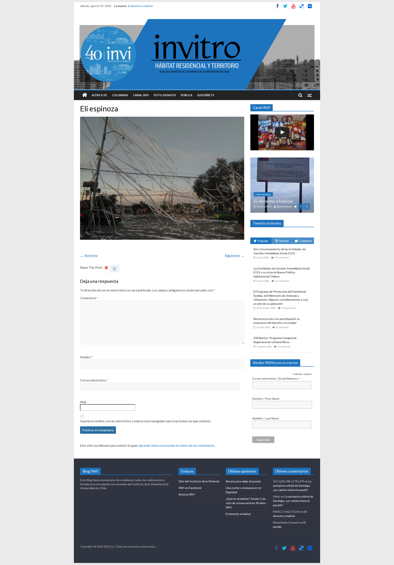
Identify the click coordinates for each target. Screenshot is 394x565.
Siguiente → (234, 255)
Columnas (120, 95)
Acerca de (99, 95)
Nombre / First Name (265, 375)
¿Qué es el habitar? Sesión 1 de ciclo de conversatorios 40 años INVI (246, 500)
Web (83, 402)
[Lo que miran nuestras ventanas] (284, 159)
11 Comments (288, 284)
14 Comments (282, 234)
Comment (305, 217)
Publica (186, 95)
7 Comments (284, 323)
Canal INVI (141, 95)
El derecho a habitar (140, 6)
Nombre (86, 357)
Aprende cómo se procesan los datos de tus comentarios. (177, 445)
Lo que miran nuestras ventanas (278, 174)
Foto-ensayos (165, 95)
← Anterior (89, 255)
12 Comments (282, 257)
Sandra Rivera (292, 182)
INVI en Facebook (190, 484)
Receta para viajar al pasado (243, 478)
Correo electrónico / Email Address (276, 355)
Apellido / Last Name (265, 394)
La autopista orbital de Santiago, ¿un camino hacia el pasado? (292, 482)
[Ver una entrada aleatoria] (309, 95)
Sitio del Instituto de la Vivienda (199, 478)
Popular (263, 217)
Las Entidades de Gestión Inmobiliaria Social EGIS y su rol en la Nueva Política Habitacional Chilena (281, 249)
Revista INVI (187, 491)
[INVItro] (84, 95)
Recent (284, 217)
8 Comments (282, 303)
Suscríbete (205, 95)
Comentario (89, 298)
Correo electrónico (94, 380)
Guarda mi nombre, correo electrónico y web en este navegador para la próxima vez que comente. (145, 421)
